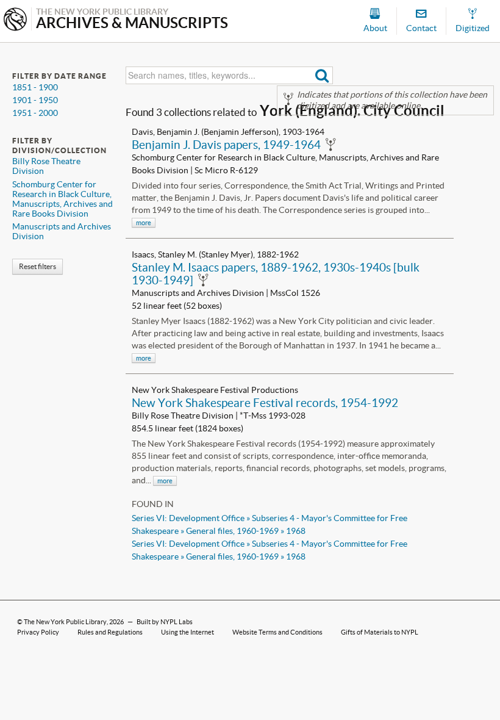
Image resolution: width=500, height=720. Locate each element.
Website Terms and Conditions (277, 632)
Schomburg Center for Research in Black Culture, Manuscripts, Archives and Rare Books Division (62, 198)
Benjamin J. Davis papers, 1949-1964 (226, 144)
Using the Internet (187, 632)
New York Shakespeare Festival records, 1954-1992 (265, 402)
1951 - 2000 (35, 113)
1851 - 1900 (35, 87)
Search (322, 75)
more (143, 222)
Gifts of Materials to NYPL (379, 632)
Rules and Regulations (110, 632)
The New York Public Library (65, 621)
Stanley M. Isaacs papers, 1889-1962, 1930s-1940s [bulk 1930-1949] (276, 274)
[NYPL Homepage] (15, 20)
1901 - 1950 (35, 100)
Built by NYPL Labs (165, 621)
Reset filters (37, 266)
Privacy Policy (38, 632)
